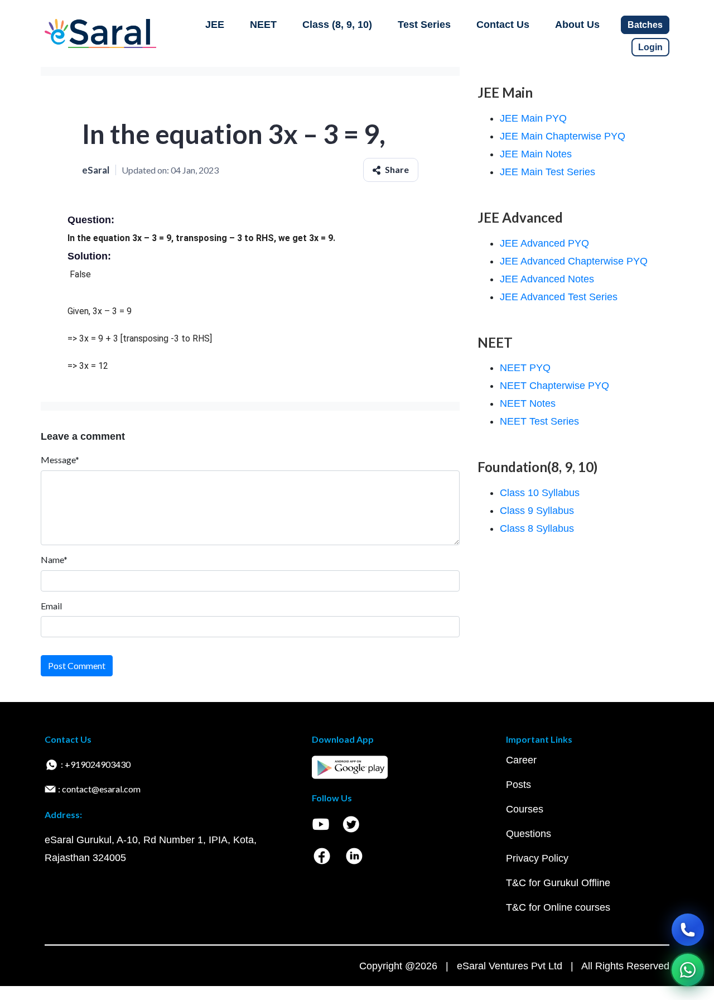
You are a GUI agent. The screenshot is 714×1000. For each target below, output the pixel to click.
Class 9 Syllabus (537, 510)
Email (51, 605)
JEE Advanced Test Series (558, 296)
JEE (214, 24)
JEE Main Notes (536, 154)
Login (650, 47)
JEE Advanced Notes (547, 279)
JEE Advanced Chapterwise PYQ (574, 261)
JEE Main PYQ (533, 118)
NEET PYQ (525, 367)
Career (521, 760)
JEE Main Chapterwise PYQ (562, 136)
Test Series (424, 24)
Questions (528, 833)
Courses (524, 809)
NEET (263, 24)
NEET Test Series (539, 421)
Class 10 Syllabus (540, 492)
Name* (54, 559)
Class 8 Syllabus (537, 528)
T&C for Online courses (558, 907)
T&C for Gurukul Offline (558, 882)
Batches (645, 25)
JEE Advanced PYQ (544, 243)
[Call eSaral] (688, 930)
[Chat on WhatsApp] (688, 970)
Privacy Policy (537, 858)
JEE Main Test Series (547, 171)
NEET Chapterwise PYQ (554, 385)
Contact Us (502, 24)
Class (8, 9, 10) (337, 24)
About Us (577, 24)
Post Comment (76, 665)
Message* (60, 459)
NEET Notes (528, 403)
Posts (518, 784)
